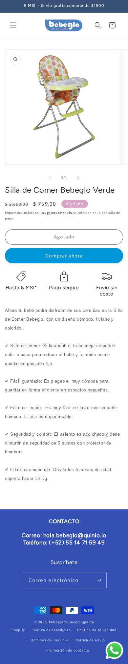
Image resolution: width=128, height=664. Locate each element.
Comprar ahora (64, 255)
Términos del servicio (49, 640)
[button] (13, 25)
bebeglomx (58, 622)
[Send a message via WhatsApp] (114, 650)
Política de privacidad (96, 630)
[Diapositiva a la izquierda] (49, 177)
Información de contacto (67, 650)
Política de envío (90, 640)
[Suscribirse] (99, 580)
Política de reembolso (51, 630)
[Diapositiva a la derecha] (78, 177)
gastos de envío (60, 213)
